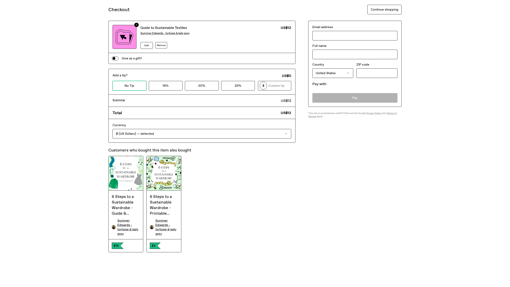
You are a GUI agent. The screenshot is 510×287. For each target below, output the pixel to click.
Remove (161, 45)
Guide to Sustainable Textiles (163, 28)
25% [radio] (238, 85)
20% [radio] (201, 85)
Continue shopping (384, 9)
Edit (146, 45)
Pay (355, 98)
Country (318, 64)
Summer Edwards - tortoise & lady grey (164, 33)
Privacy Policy (374, 113)
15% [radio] (166, 85)
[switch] (115, 58)
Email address (322, 27)
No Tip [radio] (129, 85)
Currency (119, 125)
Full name (319, 46)
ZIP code (362, 64)
